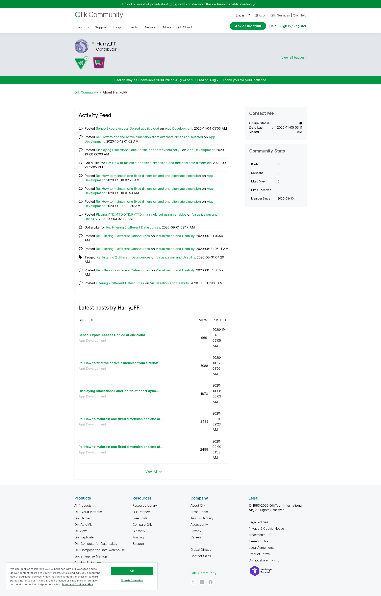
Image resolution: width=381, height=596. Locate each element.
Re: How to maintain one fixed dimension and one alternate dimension (158, 163)
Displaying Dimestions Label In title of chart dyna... (119, 391)
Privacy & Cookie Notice (266, 528)
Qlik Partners (142, 512)
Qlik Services (280, 15)
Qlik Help (300, 15)
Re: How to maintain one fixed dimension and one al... (121, 419)
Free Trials (140, 518)
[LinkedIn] (202, 582)
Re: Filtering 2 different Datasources (133, 227)
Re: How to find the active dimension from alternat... (120, 363)
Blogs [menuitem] (117, 27)
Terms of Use (258, 541)
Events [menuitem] (133, 27)
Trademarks (257, 535)
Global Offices (200, 550)
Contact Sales (200, 556)
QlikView (80, 531)
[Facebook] (211, 582)
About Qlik (197, 505)
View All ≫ (153, 471)
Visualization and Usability (175, 236)
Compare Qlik (142, 525)
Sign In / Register (293, 26)
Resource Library (145, 505)
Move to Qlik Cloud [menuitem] (177, 27)
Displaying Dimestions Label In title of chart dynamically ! (138, 150)
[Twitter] (193, 582)
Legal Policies (258, 522)
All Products (82, 505)
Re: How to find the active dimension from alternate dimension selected (149, 137)
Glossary (139, 531)
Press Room (199, 512)
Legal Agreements (261, 548)
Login (173, 4)
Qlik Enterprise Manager (91, 556)
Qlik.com (261, 15)
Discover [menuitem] (150, 27)
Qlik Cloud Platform (88, 512)
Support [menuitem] (101, 27)
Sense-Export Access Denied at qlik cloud (127, 128)
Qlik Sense (82, 518)
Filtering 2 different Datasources (120, 283)
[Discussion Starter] (99, 63)
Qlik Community (86, 92)
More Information (132, 580)
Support (138, 544)
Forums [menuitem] (83, 27)
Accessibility (199, 525)
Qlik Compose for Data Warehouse (99, 550)
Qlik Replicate (84, 537)
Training (138, 537)
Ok (132, 570)
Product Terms (259, 554)
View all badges (293, 57)
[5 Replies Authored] (81, 63)
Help (272, 26)
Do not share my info (265, 560)
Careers (196, 537)
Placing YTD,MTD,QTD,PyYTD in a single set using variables (141, 214)
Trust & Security (202, 518)
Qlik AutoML (83, 525)
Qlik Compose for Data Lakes (95, 544)
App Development (178, 128)
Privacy (195, 531)
